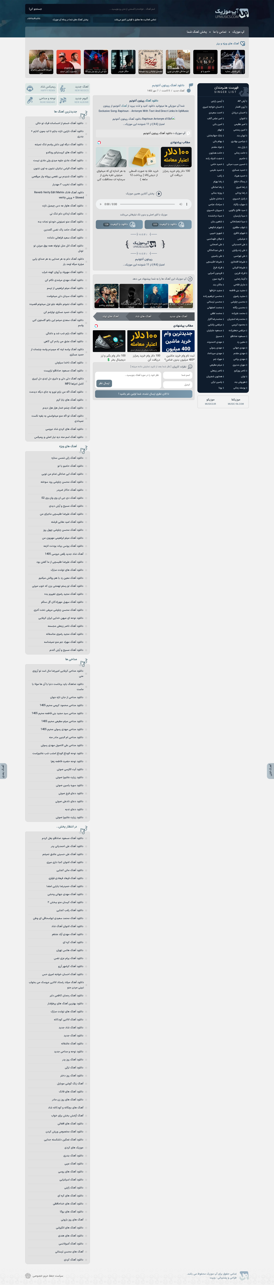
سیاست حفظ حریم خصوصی (48, 1276)
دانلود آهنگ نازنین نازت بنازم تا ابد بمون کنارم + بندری (57, 133)
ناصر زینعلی (216, 371)
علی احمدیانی (238, 244)
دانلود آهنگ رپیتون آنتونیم (168, 85)
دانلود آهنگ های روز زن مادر (67, 1100)
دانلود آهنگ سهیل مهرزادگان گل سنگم (62, 602)
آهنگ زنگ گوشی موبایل (70, 1084)
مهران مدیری (239, 365)
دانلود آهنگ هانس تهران (69, 950)
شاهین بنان (216, 222)
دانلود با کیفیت (165, 224)
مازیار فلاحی (239, 285)
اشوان (242, 118)
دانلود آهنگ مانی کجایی (69, 870)
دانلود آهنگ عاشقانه (72, 1044)
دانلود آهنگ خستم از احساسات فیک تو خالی (59, 123)
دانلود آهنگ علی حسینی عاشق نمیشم (62, 854)
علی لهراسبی (239, 256)
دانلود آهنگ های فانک (71, 1092)
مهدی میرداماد (214, 353)
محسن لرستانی (214, 302)
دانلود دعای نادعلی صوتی (69, 801)
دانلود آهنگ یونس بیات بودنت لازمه (63, 546)
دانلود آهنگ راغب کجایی (69, 910)
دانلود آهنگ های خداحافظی (68, 1204)
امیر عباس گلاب (214, 118)
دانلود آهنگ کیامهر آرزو (70, 966)
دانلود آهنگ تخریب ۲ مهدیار (67, 185)
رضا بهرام (217, 182)
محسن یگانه (239, 308)
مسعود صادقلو (237, 336)
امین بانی (217, 124)
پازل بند (241, 147)
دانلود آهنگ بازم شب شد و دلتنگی (64, 333)
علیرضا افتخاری (238, 262)
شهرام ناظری (239, 233)
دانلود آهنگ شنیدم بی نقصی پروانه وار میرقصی (57, 177)
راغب (219, 176)
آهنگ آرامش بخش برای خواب (67, 1116)
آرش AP (241, 101)
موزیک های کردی (73, 1148)
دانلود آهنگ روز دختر (71, 1076)
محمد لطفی (216, 313)
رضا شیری (240, 187)
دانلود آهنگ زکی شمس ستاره (67, 458)
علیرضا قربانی (238, 268)
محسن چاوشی (238, 302)
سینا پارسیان (239, 216)
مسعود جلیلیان (214, 330)
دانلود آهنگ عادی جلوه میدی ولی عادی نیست (58, 161)
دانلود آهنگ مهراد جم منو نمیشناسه (63, 642)
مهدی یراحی (239, 359)
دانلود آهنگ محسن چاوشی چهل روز (63, 530)
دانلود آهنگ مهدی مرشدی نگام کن (64, 280)
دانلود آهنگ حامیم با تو (70, 466)
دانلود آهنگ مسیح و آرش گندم (66, 650)
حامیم (242, 158)
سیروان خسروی (214, 210)
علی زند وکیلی (238, 250)
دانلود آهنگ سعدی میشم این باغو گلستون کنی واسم (58, 322)
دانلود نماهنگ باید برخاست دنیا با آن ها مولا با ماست (58, 686)
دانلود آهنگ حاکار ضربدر (70, 490)
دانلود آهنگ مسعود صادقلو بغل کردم (62, 838)
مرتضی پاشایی (215, 325)
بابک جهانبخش (214, 136)
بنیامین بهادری (238, 141)
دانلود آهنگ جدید (73, 1036)
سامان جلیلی (216, 199)
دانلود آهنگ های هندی (70, 1236)
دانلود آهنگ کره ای (73, 942)
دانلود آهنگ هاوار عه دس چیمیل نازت (62, 206)
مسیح (219, 336)
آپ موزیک (232, 13)
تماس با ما (219, 32)
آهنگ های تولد (110, 317)
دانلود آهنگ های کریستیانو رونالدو (64, 153)
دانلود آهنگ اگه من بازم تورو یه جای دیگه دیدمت (56, 392)
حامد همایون (215, 153)
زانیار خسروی (239, 199)
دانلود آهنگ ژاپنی (73, 1188)
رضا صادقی (216, 187)
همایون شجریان (214, 376)
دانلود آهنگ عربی (73, 1164)
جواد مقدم (217, 147)
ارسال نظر (104, 383)
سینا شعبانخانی (237, 222)
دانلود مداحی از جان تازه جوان (66, 697)
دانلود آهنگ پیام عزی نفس (68, 958)
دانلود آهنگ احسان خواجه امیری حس (62, 974)
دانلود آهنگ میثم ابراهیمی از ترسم (65, 288)
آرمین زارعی (216, 101)
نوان (243, 376)
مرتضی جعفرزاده (237, 330)
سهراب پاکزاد (239, 204)
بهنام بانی (217, 141)
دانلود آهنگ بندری (73, 1156)
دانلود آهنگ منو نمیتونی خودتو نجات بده (60, 222)
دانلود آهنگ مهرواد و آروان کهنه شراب (62, 272)
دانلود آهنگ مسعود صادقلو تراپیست (63, 371)
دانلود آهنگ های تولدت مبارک (67, 570)
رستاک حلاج (239, 182)
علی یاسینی (216, 256)
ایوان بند (241, 136)
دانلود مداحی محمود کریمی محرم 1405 (61, 705)
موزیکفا (236, 402)
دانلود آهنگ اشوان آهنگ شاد (67, 926)
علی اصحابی (216, 244)
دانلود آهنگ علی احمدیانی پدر (67, 846)
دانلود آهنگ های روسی (70, 1172)
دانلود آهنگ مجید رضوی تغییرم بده (63, 594)
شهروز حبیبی (216, 233)
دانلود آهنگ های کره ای (70, 1196)
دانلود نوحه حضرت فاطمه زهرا (67, 761)
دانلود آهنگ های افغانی (70, 1124)
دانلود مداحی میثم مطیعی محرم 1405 (62, 721)
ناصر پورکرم (239, 371)
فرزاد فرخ (217, 268)
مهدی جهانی (239, 348)
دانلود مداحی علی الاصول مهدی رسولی (62, 745)
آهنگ (124, 106)
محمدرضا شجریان (236, 319)
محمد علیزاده (238, 313)
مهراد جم (217, 359)
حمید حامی (216, 164)
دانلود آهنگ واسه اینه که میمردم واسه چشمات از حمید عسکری (57, 352)
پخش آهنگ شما (197, 32)
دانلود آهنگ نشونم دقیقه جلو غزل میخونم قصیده (56, 304)
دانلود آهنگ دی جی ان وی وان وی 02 (62, 498)
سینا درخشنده (215, 216)
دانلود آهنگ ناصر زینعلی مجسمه (65, 626)
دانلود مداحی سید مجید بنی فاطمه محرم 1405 (57, 713)
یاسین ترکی (216, 382)
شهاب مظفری (239, 227)
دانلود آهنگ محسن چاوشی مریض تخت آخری (58, 610)
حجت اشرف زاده (214, 158)
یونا (220, 388)
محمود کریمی (238, 325)
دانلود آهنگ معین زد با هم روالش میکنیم (61, 578)
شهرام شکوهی (215, 227)
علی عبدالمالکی (214, 250)
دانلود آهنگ (151, 101)
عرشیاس (241, 239)
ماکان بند (217, 285)
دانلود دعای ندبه (74, 809)
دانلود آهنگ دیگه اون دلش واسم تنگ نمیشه (59, 145)
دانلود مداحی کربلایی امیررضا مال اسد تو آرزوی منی (57, 673)
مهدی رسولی (216, 348)
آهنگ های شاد (143, 317)
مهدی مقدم (239, 353)
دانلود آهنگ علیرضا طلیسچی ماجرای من (61, 514)
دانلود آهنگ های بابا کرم (69, 400)
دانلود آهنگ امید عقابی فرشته (67, 522)
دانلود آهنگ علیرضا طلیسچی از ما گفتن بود (59, 562)
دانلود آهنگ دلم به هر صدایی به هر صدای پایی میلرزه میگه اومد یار (58, 261)
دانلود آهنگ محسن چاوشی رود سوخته (62, 482)
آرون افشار (240, 107)
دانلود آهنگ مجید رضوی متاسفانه (64, 634)
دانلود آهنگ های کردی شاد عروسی (64, 429)
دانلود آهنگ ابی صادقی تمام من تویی (62, 474)
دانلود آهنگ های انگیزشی (69, 1228)
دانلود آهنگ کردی (73, 1260)
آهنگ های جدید (178, 317)
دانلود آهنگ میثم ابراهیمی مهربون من (62, 538)
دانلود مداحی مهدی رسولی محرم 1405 (62, 729)
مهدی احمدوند (214, 342)
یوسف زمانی (239, 388)
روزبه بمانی (216, 193)
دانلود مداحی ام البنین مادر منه (66, 737)
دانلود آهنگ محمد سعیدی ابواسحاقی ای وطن (58, 918)
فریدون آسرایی (215, 273)
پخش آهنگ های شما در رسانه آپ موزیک (70, 19)
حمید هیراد (239, 176)
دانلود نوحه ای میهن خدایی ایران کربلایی (60, 618)
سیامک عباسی (215, 204)
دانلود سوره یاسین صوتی (69, 785)
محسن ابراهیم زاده (212, 296)
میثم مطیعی (216, 365)
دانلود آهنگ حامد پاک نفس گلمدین (63, 230)
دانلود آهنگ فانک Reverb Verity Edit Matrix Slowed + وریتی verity (59, 195)
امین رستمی (239, 130)
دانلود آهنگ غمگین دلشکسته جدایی (63, 1140)
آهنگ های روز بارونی (72, 1220)
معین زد (241, 342)
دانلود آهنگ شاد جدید (71, 1028)
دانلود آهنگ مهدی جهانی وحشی (65, 894)
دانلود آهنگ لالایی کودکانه (68, 1020)
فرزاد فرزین (239, 273)
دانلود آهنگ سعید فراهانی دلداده (65, 238)
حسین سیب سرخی (236, 164)
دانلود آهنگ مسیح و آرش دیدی (66, 506)
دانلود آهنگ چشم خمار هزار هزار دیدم (63, 408)
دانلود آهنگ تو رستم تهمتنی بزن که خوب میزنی (57, 586)
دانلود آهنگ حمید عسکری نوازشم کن (63, 312)
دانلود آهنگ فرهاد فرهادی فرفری (66, 878)
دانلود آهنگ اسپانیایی (71, 1180)
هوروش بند (239, 382)
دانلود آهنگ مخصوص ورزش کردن (64, 1132)
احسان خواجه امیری (212, 107)
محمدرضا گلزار (215, 319)
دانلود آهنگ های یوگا (71, 1212)
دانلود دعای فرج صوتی (71, 793)
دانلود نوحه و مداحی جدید (68, 1052)
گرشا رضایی (239, 279)
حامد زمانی (239, 153)
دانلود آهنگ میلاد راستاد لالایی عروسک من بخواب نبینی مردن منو (56, 985)
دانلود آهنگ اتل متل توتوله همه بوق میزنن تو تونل (58, 248)
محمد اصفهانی (214, 308)
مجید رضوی (239, 296)
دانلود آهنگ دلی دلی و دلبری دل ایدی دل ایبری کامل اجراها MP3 (58, 381)
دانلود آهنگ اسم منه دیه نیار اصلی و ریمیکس (58, 437)
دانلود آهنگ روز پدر (72, 1060)
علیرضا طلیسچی (214, 262)
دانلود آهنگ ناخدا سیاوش (69, 363)
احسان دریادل (238, 113)
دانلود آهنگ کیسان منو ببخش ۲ (65, 902)
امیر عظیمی (239, 124)
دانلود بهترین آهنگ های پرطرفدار (65, 1004)
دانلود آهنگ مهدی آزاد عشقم (67, 934)
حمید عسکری (238, 170)
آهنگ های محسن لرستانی (69, 1252)
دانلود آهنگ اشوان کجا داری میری (65, 862)
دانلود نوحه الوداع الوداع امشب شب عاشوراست (57, 753)
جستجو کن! (35, 9)
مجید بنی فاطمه (237, 290)
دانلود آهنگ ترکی (74, 1068)
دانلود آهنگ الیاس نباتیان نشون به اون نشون (58, 169)
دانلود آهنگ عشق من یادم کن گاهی (63, 341)
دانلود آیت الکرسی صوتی (70, 769)
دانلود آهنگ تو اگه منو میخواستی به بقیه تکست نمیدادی (58, 418)
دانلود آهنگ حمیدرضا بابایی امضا (65, 886)
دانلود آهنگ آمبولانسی (71, 1244)
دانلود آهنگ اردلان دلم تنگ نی (66, 214)
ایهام (220, 130)
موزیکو (210, 402)
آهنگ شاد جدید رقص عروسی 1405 (64, 554)
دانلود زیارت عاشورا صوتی (69, 777)
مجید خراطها (216, 290)
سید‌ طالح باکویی (237, 210)
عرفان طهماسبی (214, 239)
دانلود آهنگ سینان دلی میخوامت (65, 296)
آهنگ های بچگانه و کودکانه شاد (65, 1108)
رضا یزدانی (240, 193)
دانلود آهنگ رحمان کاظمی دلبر (66, 996)
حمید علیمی (216, 170)
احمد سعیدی (215, 113)
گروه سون (217, 279)
